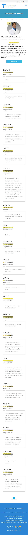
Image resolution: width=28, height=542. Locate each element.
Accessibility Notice (16, 512)
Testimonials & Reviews (19, 19)
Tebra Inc (14, 508)
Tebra (20, 530)
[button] (26, 5)
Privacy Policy (20, 508)
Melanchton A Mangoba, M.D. (7, 19)
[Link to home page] (11, 5)
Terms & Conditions (5, 512)
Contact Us (24, 512)
